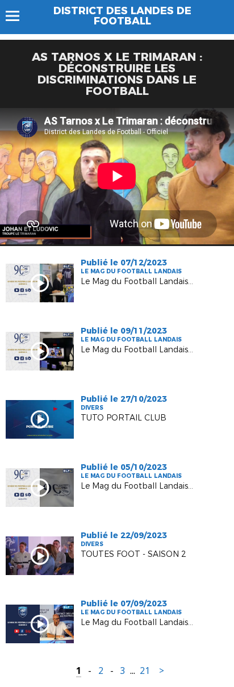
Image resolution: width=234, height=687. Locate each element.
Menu (18, 16)
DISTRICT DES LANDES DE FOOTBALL (122, 16)
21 (145, 670)
